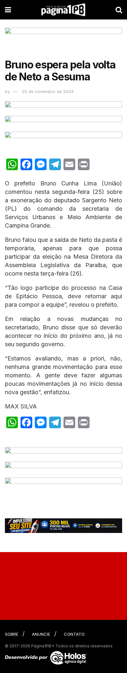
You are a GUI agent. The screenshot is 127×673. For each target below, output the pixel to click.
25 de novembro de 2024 (48, 91)
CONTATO (74, 634)
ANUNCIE (41, 634)
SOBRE (11, 634)
